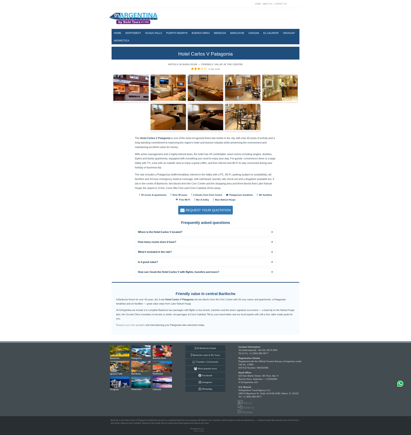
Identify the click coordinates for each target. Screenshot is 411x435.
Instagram (206, 382)
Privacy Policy (199, 431)
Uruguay (289, 33)
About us (267, 4)
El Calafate (271, 33)
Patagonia (141, 351)
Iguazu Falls (153, 33)
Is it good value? (148, 262)
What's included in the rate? (155, 252)
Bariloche (237, 33)
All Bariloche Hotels (206, 348)
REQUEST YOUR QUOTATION (208, 210)
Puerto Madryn (177, 33)
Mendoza (220, 33)
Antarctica (121, 40)
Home (258, 4)
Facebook (206, 375)
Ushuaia (253, 33)
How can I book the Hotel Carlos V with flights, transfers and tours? (178, 272)
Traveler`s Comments (207, 362)
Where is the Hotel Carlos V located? (160, 232)
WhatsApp (206, 389)
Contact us (280, 4)
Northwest (133, 33)
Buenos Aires (201, 33)
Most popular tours (207, 368)
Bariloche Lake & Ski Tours (206, 355)
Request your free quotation (130, 325)
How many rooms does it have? (157, 242)
